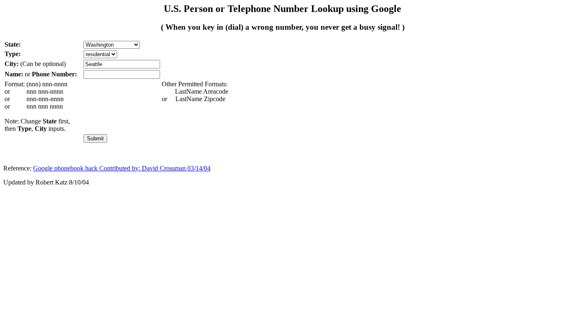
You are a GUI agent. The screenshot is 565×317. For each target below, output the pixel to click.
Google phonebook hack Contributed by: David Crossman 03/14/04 (122, 168)
